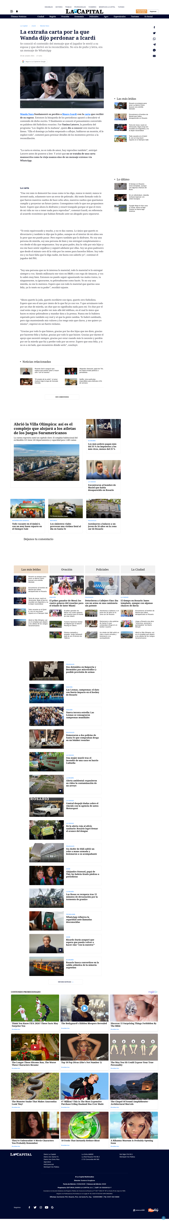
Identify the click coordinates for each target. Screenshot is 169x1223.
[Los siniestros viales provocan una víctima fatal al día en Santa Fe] (65, 516)
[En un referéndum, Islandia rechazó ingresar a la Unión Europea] (131, 197)
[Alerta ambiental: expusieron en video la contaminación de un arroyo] (65, 784)
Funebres (92, 7)
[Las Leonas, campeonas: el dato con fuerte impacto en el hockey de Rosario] (65, 693)
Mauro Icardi (69, 114)
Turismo (121, 7)
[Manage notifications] (163, 1218)
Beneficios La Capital (107, 7)
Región (52, 16)
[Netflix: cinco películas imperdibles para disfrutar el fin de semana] (84, 381)
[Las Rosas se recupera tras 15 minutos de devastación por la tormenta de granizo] (65, 898)
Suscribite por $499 (141, 11)
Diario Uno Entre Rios (51, 1159)
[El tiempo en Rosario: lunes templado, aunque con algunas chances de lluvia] (131, 186)
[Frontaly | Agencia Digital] (152, 1210)
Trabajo (68, 7)
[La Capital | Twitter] (35, 1207)
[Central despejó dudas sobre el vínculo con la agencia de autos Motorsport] (65, 807)
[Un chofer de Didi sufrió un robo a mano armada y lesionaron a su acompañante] (102, 635)
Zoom (34, 26)
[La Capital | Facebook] (29, 1207)
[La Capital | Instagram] (41, 1207)
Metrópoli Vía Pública (51, 1167)
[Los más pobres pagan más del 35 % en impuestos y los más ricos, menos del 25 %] (103, 436)
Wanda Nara (44, 26)
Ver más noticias (64, 982)
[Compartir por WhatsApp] (154, 38)
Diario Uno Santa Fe (51, 1157)
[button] (11, 11)
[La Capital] (84, 11)
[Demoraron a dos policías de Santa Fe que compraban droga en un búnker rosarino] (102, 624)
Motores (59, 7)
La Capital (23, 26)
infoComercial (49, 1164)
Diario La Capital (50, 1154)
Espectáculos (120, 16)
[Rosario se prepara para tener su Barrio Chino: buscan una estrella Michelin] (131, 106)
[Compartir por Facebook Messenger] (154, 50)
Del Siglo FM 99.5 (126, 1154)
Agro (106, 16)
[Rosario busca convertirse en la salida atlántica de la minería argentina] (65, 966)
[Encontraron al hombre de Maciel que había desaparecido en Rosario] (131, 116)
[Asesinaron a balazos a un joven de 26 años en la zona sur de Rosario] (103, 516)
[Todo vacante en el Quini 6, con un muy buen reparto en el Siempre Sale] (131, 138)
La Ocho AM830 (87, 1154)
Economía (79, 16)
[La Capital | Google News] (52, 1207)
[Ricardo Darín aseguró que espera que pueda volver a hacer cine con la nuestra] (39, 371)
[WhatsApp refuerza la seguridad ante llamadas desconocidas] (65, 920)
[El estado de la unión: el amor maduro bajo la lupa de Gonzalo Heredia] (39, 381)
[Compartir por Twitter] (154, 33)
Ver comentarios (62, 397)
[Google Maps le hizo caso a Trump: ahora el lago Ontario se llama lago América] (131, 208)
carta (87, 114)
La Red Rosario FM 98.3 (91, 1157)
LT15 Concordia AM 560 (90, 1159)
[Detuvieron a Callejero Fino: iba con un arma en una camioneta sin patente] (102, 593)
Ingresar (153, 11)
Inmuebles (49, 7)
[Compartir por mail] (154, 56)
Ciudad (40, 16)
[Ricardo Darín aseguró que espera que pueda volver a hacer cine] (65, 943)
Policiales (93, 16)
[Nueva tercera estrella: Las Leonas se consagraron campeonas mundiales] (65, 716)
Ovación (65, 16)
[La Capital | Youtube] (46, 1207)
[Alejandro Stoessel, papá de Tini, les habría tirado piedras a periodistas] (84, 371)
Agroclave (47, 1162)
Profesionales (80, 7)
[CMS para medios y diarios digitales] (139, 1210)
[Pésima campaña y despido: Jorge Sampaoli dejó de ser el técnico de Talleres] (66, 635)
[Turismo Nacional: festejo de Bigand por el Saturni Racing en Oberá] (66, 624)
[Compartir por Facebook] (154, 27)
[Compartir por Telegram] (154, 44)
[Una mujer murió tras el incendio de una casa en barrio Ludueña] (65, 761)
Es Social (149, 16)
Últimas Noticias (18, 16)
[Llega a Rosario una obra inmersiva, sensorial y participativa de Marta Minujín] (138, 624)
